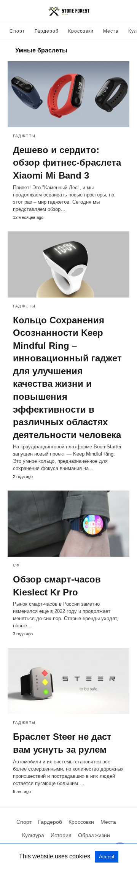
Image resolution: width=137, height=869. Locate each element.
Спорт (17, 31)
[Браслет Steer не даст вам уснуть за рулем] (68, 681)
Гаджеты (24, 136)
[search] (126, 11)
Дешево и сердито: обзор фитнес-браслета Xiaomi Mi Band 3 (67, 162)
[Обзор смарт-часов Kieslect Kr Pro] (68, 524)
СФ (16, 565)
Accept (107, 857)
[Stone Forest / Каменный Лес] (69, 11)
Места (111, 31)
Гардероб (47, 31)
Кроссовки (81, 31)
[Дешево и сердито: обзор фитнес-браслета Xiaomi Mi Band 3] (68, 94)
